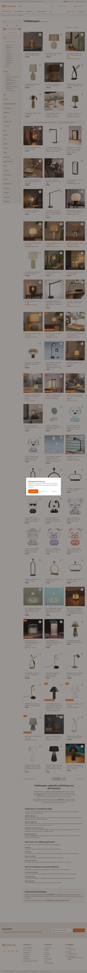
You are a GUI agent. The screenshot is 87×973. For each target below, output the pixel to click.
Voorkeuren (44, 491)
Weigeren (54, 491)
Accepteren (33, 491)
